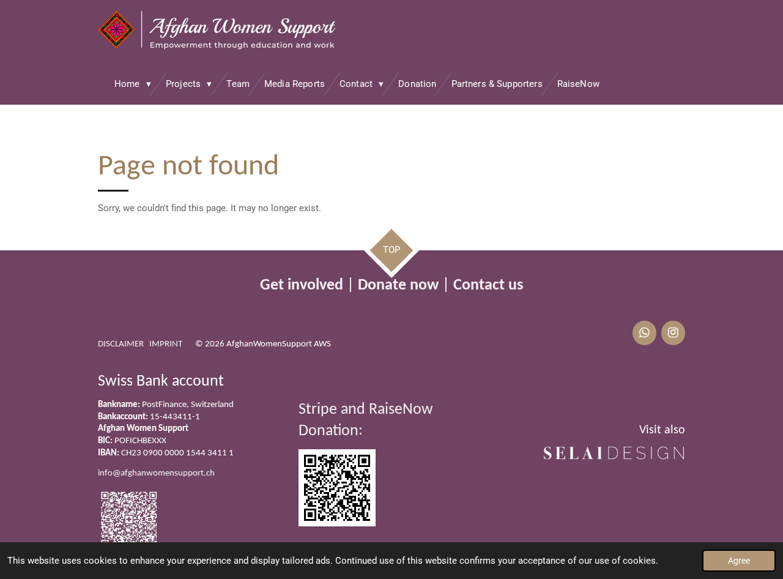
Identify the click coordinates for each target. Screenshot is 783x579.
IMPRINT (165, 344)
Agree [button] (739, 561)
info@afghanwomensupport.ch (156, 473)
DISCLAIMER (121, 344)
